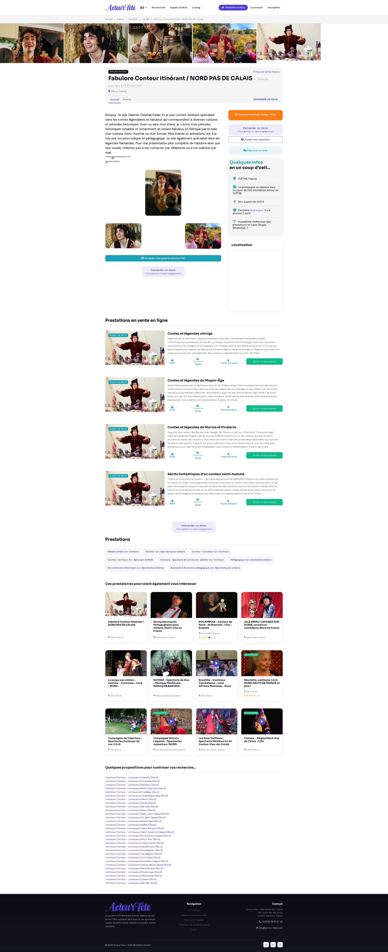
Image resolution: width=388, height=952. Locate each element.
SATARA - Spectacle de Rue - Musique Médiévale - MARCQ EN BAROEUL (171, 683)
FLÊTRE (145, 19)
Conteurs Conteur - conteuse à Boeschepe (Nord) (133, 821)
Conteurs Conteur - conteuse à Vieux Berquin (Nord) (134, 828)
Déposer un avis (257, 150)
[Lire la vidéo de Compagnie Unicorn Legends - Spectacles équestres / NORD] (171, 721)
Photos (127, 99)
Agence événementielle (194, 915)
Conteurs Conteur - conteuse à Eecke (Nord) (130, 803)
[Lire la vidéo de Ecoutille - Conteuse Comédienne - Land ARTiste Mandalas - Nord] (216, 663)
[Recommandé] (262, 663)
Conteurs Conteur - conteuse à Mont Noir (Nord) (132, 839)
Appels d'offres (178, 7)
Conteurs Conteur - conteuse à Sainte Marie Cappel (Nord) (138, 864)
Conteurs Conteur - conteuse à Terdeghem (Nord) (133, 853)
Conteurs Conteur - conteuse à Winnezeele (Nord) (133, 875)
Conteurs (133, 19)
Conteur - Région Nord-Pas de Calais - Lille (261, 740)
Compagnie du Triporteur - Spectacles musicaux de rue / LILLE (125, 741)
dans (123, 551)
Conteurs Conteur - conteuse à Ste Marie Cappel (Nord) (136, 861)
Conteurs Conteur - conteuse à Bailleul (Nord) (130, 824)
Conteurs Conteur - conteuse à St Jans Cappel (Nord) (135, 817)
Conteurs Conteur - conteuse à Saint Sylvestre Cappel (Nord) (139, 832)
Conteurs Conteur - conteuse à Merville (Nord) (131, 883)
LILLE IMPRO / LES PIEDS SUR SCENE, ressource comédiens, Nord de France (261, 624)
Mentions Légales (194, 920)
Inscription (274, 7)
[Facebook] (273, 944)
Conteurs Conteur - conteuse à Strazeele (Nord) (132, 781)
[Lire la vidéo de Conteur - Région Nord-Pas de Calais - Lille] (262, 721)
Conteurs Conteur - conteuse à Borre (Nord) (130, 810)
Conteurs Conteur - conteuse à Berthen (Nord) (131, 806)
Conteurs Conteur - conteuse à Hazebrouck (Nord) (133, 846)
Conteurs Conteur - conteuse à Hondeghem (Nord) (133, 850)
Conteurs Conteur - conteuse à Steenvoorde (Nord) (134, 843)
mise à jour (256, 210)
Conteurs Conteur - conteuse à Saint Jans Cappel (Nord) (137, 813)
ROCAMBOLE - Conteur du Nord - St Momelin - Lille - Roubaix (215, 624)
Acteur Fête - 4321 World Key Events (132, 945)
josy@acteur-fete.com (271, 928)
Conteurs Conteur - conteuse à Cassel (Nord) (130, 879)
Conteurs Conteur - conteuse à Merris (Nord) (130, 799)
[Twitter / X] (280, 944)
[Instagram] (266, 944)
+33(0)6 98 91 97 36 (272, 921)
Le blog (196, 7)
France (120, 19)
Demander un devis (235, 7)
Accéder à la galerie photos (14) (165, 258)
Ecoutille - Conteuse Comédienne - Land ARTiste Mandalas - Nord (215, 683)
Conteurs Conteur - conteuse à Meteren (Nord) (132, 784)
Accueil (108, 19)
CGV (194, 929)
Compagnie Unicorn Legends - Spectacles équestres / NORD (167, 741)
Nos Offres (194, 910)
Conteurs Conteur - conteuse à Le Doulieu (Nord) (133, 857)
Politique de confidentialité (194, 924)
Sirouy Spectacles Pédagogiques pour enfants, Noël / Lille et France (167, 626)
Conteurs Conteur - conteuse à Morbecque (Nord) (133, 872)
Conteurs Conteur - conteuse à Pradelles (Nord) (132, 792)
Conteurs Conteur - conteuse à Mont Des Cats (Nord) (135, 788)
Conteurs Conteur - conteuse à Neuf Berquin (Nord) (134, 868)
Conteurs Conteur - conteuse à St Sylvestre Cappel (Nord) (138, 835)
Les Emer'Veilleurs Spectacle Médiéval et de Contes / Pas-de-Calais (215, 741)
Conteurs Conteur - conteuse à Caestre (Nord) (131, 777)
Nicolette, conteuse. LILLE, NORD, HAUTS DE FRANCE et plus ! (262, 683)
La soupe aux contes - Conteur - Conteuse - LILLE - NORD (125, 683)
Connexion (256, 7)
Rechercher (158, 7)
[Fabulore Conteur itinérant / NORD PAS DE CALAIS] (163, 193)
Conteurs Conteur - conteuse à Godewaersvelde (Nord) (136, 795)
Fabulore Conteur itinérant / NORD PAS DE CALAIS (126, 623)
